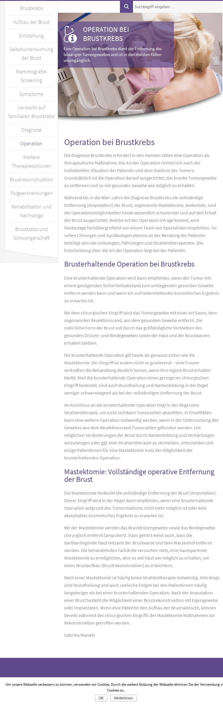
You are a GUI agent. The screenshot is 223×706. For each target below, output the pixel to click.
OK (101, 698)
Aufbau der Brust (31, 22)
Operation (31, 143)
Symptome (31, 93)
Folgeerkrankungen (31, 193)
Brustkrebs (31, 8)
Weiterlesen (123, 698)
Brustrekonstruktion (31, 179)
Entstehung (31, 35)
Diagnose (31, 129)
